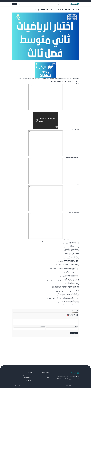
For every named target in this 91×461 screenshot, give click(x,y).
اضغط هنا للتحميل (45, 241)
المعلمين (59, 3)
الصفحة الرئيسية (65, 3)
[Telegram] (31, 380)
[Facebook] (29, 380)
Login (15, 4)
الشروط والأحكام (21, 385)
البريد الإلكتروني (42, 326)
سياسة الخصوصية (15, 385)
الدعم (78, 0)
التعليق (76, 317)
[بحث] (19, 4)
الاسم (76, 326)
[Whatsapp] (27, 380)
